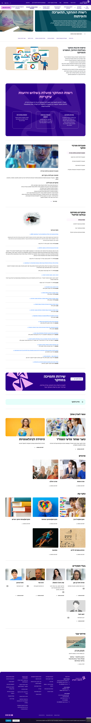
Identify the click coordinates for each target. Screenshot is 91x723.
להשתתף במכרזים (10, 684)
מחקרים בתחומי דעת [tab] (80, 228)
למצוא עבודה (11, 681)
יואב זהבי (81, 614)
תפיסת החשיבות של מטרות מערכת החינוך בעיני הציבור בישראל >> (42, 327)
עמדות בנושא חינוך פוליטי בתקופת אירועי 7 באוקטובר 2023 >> (44, 234)
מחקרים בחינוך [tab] (81, 219)
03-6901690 (59, 682)
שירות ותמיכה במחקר (40, 38)
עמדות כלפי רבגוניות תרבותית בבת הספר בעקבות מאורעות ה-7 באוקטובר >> (40, 262)
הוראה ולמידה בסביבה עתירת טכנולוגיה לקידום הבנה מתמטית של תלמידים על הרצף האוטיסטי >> (35, 350)
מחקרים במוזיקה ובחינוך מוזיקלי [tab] (77, 232)
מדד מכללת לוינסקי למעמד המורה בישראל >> (47, 344)
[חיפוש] (10, 3)
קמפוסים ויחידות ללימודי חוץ (38, 2)
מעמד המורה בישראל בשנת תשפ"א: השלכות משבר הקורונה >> (44, 310)
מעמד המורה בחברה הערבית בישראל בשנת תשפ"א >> (46, 304)
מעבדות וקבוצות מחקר (61, 38)
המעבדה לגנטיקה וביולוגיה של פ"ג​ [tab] (77, 152)
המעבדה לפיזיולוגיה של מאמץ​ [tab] (78, 157)
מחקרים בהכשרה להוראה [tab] (79, 223)
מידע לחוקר (30, 38)
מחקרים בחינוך (50, 38)
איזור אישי (73, 2)
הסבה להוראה (50, 691)
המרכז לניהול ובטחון (24, 696)
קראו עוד (55, 201)
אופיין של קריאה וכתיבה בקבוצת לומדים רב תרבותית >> (45, 361)
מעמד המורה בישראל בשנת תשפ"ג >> (49, 292)
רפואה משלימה (24, 689)
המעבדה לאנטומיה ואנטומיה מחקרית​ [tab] (76, 169)
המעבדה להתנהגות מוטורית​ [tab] (78, 161)
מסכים (8, 720)
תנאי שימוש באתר (49, 715)
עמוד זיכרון (12, 698)
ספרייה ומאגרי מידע (52, 2)
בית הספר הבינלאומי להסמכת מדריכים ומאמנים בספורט (22, 701)
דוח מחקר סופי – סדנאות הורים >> (50, 356)
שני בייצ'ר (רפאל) (58, 582)
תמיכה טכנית (38, 694)
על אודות (87, 7)
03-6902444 (61, 684)
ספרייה (39, 688)
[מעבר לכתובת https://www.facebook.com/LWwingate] (6, 715)
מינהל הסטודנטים (37, 686)
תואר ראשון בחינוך (49, 678)
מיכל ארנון (19, 582)
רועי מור (41, 582)
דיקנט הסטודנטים (37, 691)
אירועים (28, 2)
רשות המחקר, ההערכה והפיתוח (32, 7)
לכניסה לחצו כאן (78, 378)
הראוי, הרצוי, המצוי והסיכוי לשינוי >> (49, 274)
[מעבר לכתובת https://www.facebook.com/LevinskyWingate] (8, 715)
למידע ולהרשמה (6, 7)
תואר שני (51, 681)
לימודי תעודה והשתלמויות (46, 7)
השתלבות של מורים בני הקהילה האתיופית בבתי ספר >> (45, 333)
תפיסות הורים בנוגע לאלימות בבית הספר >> (48, 321)
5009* (60, 690)
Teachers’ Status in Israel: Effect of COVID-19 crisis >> (45, 315)
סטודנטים (66, 2)
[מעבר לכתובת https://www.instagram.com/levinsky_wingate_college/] (10, 715)
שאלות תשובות (11, 696)
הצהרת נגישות (57, 715)
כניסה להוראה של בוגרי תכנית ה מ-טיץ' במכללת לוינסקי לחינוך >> (43, 338)
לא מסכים (16, 720)
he (2, 3)
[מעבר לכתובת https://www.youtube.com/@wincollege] (12, 715)
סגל (60, 2)
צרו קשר (6, 3)
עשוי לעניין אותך (22, 38)
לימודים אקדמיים (79, 7)
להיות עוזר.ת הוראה (10, 678)
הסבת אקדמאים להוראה (68, 7)
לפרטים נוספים (81, 595)
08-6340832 (65, 700)
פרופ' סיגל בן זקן (78, 582)
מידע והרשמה (38, 678)
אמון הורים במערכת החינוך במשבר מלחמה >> (47, 247)
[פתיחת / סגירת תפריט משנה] (84, 7)
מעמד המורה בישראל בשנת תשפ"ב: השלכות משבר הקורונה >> (44, 298)
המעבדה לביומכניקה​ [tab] (80, 165)
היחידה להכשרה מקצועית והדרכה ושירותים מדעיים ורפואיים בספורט (22, 707)
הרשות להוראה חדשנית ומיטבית (18, 7)
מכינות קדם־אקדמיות (57, 7)
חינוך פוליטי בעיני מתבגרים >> (51, 286)
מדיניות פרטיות (41, 715)
